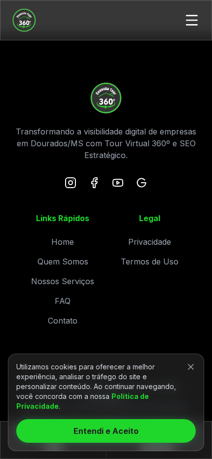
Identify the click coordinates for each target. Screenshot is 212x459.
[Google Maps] (141, 183)
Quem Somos (62, 261)
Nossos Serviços (62, 281)
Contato (62, 321)
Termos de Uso (149, 261)
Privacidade (149, 242)
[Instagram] (70, 183)
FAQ (63, 301)
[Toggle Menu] (192, 20)
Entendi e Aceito (106, 431)
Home (62, 242)
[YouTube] (118, 183)
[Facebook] (94, 183)
